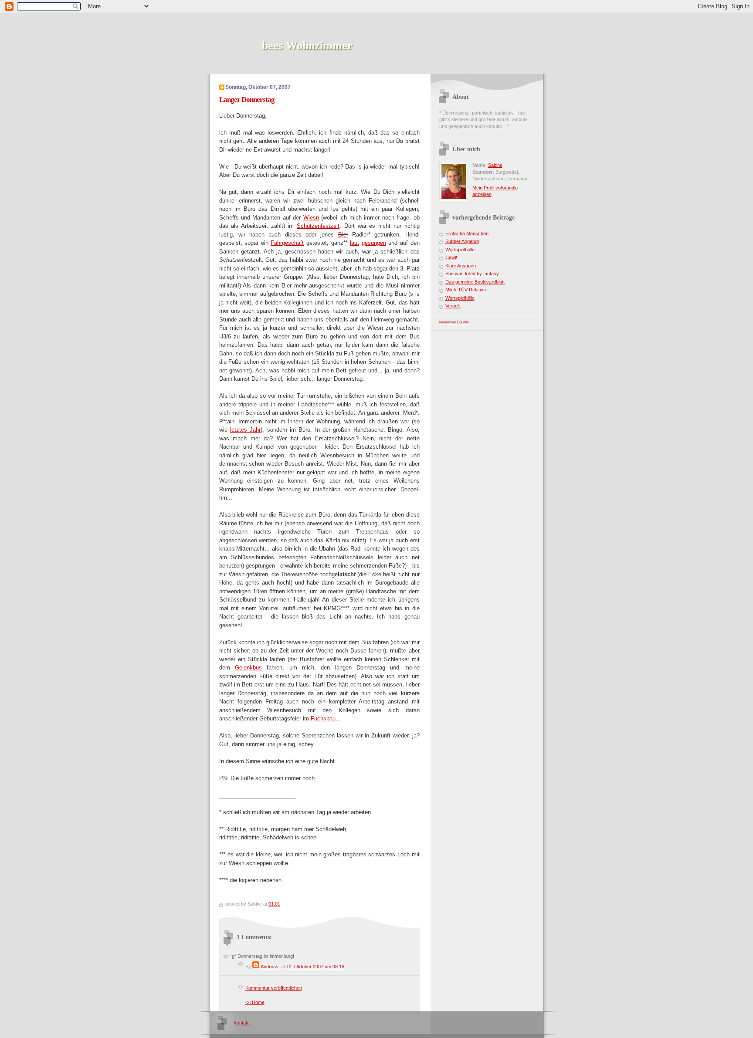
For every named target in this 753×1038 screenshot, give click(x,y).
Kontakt (242, 1022)
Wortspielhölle (460, 249)
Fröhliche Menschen (466, 233)
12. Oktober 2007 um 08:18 (315, 966)
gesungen (374, 243)
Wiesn (311, 217)
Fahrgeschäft (287, 243)
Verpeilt (453, 305)
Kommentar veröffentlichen (273, 988)
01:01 (274, 903)
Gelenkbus (248, 667)
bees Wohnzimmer (307, 45)
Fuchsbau (323, 718)
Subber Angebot (462, 241)
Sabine (495, 165)
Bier (343, 234)
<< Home (255, 1002)
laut (354, 243)
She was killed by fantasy (472, 273)
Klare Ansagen (460, 265)
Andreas (269, 966)
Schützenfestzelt (318, 226)
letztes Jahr (245, 429)
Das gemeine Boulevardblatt (475, 281)
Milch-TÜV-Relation (465, 289)
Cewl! (451, 257)
